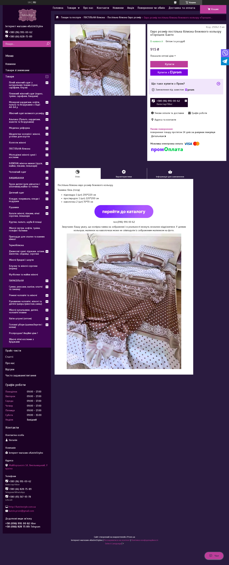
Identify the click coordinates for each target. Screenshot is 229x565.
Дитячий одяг (16, 192)
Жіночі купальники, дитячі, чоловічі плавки (23, 311)
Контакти (103, 8)
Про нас (88, 8)
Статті (9, 356)
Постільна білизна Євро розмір (124, 17)
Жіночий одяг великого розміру (26, 113)
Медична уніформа (19, 127)
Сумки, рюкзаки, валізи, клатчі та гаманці (25, 288)
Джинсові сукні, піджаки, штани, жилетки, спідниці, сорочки (27, 252)
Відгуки (9, 369)
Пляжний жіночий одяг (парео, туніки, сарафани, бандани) (26, 95)
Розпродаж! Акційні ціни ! (23, 333)
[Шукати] (48, 44)
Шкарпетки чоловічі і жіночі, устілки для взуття (24, 135)
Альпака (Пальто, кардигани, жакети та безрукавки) (24, 120)
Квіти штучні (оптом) (20, 318)
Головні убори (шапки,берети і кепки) (25, 326)
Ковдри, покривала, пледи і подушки (24, 200)
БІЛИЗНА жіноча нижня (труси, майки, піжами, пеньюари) (26, 164)
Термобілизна (16, 245)
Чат (217, 555)
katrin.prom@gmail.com (21, 510)
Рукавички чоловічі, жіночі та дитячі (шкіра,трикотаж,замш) (25, 302)
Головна (58, 8)
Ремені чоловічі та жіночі (23, 295)
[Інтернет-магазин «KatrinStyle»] (26, 15)
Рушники (14, 207)
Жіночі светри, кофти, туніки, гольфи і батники (24, 229)
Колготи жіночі (17, 142)
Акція (130, 8)
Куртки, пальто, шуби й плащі (25, 221)
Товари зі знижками (17, 70)
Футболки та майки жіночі (23, 274)
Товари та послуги (71, 17)
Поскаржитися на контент (117, 540)
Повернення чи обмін (151, 8)
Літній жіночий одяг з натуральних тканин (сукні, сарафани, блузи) (23, 85)
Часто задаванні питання (20, 375)
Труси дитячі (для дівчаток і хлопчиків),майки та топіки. (24, 185)
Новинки (118, 8)
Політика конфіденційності (144, 540)
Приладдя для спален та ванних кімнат (27, 238)
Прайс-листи (13, 350)
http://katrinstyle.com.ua (22, 506)
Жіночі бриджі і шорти (21, 259)
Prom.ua (131, 537)
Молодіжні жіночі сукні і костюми (22, 156)
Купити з (163, 72)
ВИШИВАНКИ (16, 178)
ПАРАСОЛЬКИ (16, 280)
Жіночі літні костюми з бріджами (21, 340)
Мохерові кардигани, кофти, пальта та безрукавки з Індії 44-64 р (24, 105)
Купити (169, 64)
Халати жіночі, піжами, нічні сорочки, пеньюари (24, 214)
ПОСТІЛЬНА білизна (94, 17)
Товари (71, 8)
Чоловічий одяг (17, 171)
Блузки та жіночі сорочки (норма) (23, 267)
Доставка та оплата (182, 8)
